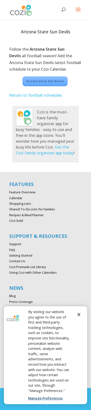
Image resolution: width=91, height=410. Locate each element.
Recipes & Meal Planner (26, 215)
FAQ (12, 250)
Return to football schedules (35, 95)
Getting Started (20, 255)
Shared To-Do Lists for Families (32, 209)
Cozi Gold (16, 220)
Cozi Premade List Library (27, 267)
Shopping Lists (20, 203)
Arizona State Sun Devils (45, 81)
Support (15, 244)
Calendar (15, 198)
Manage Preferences (45, 398)
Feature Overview (22, 192)
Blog (12, 296)
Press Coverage (21, 301)
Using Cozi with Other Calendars (33, 272)
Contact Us (17, 261)
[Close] (79, 314)
